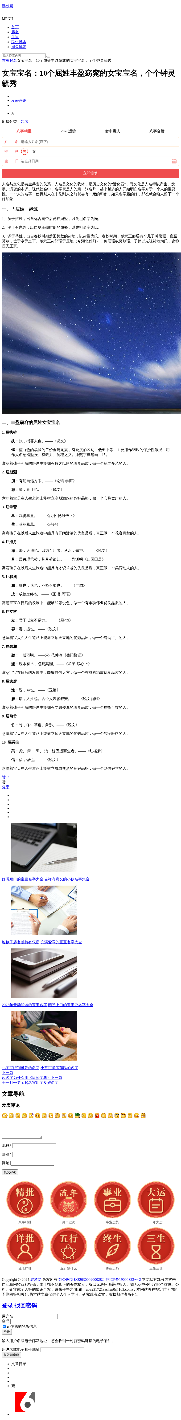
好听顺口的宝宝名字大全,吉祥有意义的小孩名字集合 (46, 879)
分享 (5, 787)
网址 (5, 1163)
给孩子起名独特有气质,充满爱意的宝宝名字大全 (42, 942)
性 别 (11, 151)
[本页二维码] (24, 1414)
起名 (15, 32)
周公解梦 (18, 47)
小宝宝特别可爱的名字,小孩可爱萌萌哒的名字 (40, 1068)
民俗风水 (18, 42)
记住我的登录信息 (22, 1326)
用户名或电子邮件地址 (21, 1349)
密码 (5, 1321)
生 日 (11, 161)
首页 (15, 27)
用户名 (7, 1316)
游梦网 (7, 6)
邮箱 (6, 1154)
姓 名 (11, 142)
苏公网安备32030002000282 (81, 1280)
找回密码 (26, 1305)
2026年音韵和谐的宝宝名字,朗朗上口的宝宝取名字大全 (47, 1005)
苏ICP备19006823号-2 (123, 1280)
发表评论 (18, 100)
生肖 (15, 37)
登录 (7, 1305)
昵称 (6, 1145)
